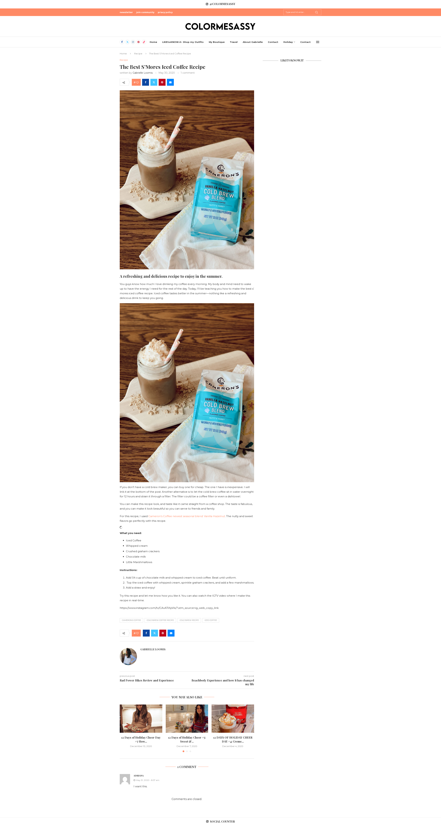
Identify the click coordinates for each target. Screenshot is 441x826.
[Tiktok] (144, 42)
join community (145, 12)
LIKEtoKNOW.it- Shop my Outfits (183, 42)
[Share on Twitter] (153, 82)
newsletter (126, 12)
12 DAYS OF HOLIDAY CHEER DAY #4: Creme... (232, 739)
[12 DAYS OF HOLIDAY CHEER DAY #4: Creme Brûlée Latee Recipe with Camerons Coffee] (233, 719)
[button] (124, 728)
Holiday (288, 42)
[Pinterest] (138, 42)
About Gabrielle (253, 42)
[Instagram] (133, 42)
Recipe (138, 53)
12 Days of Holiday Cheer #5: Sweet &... (187, 739)
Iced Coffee (211, 620)
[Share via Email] (170, 82)
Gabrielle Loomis (143, 72)
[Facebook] (122, 42)
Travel (234, 42)
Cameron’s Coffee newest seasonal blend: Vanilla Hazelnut (186, 516)
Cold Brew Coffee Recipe (160, 620)
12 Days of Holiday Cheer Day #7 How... (141, 739)
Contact (273, 42)
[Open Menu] (317, 42)
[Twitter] (127, 42)
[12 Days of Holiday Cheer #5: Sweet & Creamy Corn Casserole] (187, 719)
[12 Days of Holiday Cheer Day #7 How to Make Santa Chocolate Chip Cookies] (141, 719)
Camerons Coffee (131, 620)
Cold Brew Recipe (189, 620)
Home (153, 42)
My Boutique (217, 42)
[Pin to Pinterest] (162, 82)
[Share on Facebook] (145, 82)
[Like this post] (137, 82)
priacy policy (165, 12)
